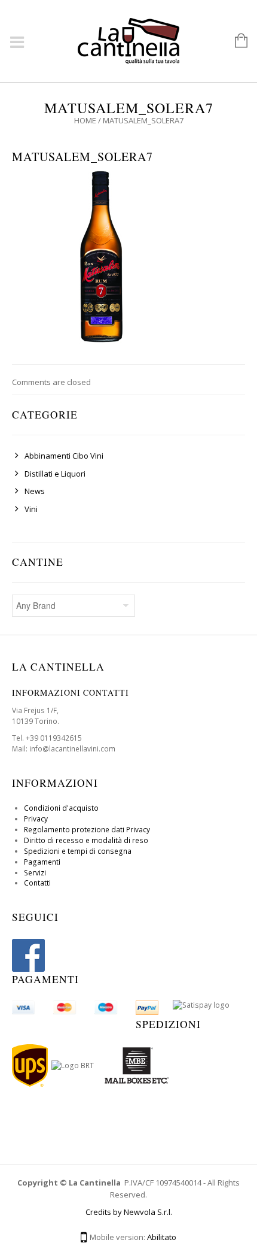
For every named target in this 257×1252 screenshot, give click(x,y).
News (35, 491)
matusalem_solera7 (82, 156)
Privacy (36, 819)
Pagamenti (42, 862)
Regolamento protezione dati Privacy (87, 829)
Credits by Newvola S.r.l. (128, 1211)
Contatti (37, 883)
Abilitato (161, 1237)
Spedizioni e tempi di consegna (77, 851)
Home (85, 120)
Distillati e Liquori (55, 473)
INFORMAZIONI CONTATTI (70, 692)
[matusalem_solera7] (101, 255)
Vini (31, 509)
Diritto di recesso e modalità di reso (86, 840)
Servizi (35, 873)
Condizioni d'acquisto (61, 808)
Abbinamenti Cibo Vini (64, 455)
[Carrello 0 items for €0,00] (235, 41)
